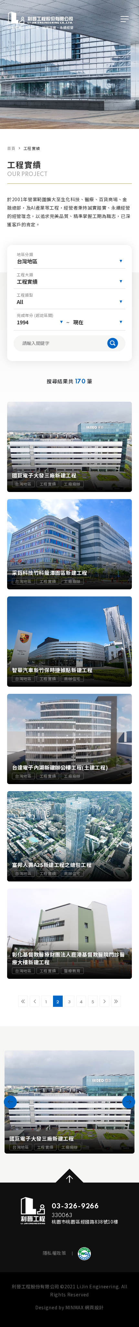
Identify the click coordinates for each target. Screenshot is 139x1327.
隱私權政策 (54, 1253)
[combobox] (69, 261)
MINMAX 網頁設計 (84, 1307)
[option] (69, 1102)
